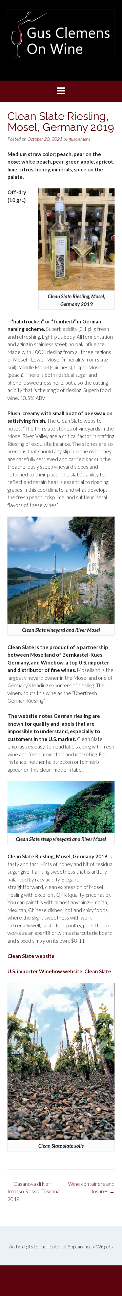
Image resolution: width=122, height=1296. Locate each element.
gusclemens (79, 139)
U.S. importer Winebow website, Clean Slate (59, 971)
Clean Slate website (31, 956)
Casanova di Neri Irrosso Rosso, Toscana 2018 (33, 1191)
